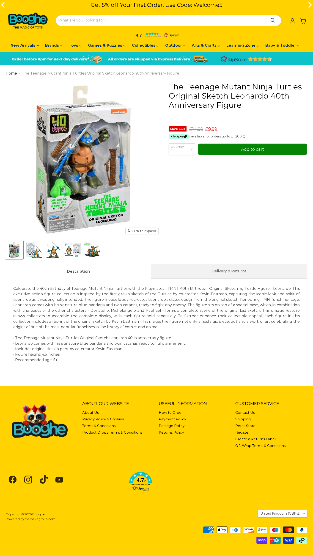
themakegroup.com (40, 519)
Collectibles (144, 45)
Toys (74, 45)
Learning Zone (241, 45)
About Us (90, 412)
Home (11, 73)
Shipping (243, 419)
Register (242, 432)
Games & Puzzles (105, 45)
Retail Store (245, 426)
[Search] (272, 20)
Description (78, 271)
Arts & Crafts (205, 45)
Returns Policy (171, 432)
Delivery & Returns (229, 271)
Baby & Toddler (281, 45)
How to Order (171, 412)
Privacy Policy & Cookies (103, 419)
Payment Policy (172, 419)
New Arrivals (23, 45)
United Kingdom (280, 513)
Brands (52, 45)
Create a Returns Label (255, 439)
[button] (156, 35)
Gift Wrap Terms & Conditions (260, 445)
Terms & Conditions (98, 426)
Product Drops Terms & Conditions (112, 432)
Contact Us (245, 412)
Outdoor (174, 45)
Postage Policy (171, 426)
